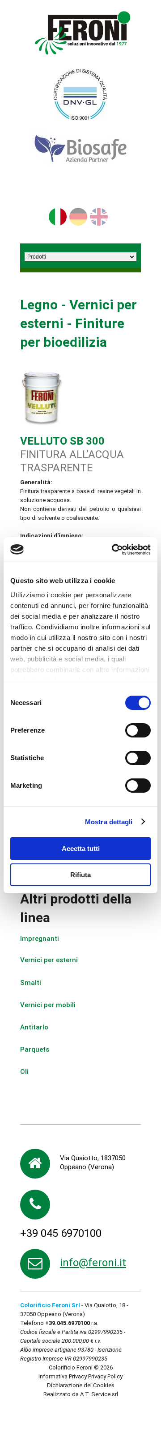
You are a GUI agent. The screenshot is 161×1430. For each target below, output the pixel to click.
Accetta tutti (81, 848)
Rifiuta (80, 875)
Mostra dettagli (109, 822)
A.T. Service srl (99, 1394)
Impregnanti (39, 939)
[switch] (138, 730)
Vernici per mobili (48, 1005)
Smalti (30, 983)
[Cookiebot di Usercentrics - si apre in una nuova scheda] (113, 549)
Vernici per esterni (49, 960)
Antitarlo (34, 1027)
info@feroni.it (93, 1262)
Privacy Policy (105, 1376)
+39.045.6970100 (67, 1323)
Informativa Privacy (62, 1376)
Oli (24, 1072)
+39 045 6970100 (61, 1233)
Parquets (34, 1049)
